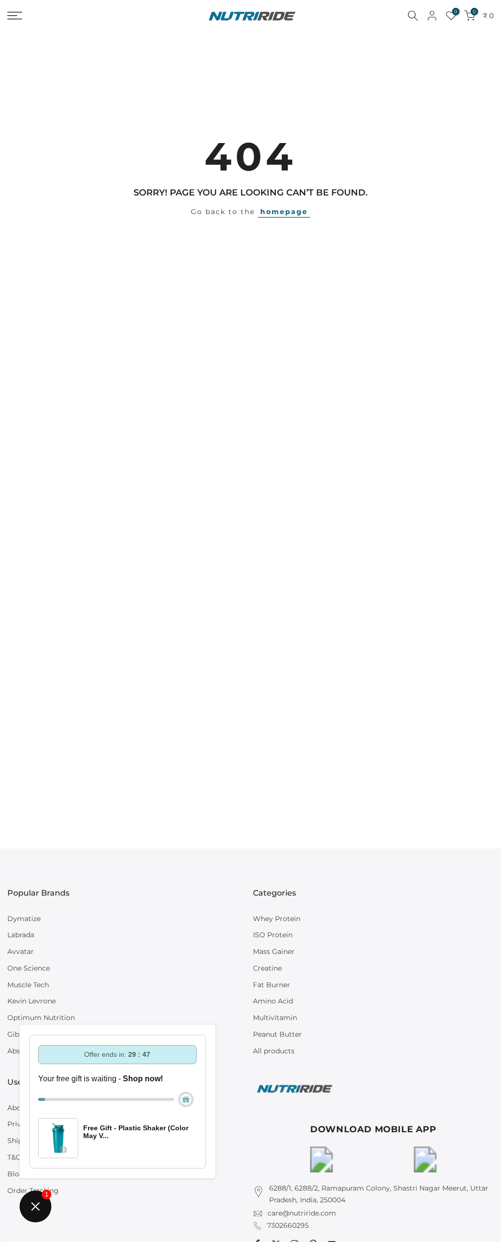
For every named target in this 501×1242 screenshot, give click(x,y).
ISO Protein (273, 934)
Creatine (267, 968)
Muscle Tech (28, 984)
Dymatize (24, 918)
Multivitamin (275, 1017)
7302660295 (288, 1225)
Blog (15, 1173)
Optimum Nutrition (41, 1017)
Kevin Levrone (31, 1001)
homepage (284, 211)
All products (274, 1051)
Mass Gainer (274, 951)
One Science (28, 968)
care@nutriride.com (302, 1213)
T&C (14, 1157)
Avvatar (20, 951)
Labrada (20, 934)
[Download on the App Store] (425, 1159)
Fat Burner (271, 984)
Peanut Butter (277, 1034)
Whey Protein (276, 918)
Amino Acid (273, 1001)
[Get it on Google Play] (321, 1159)
